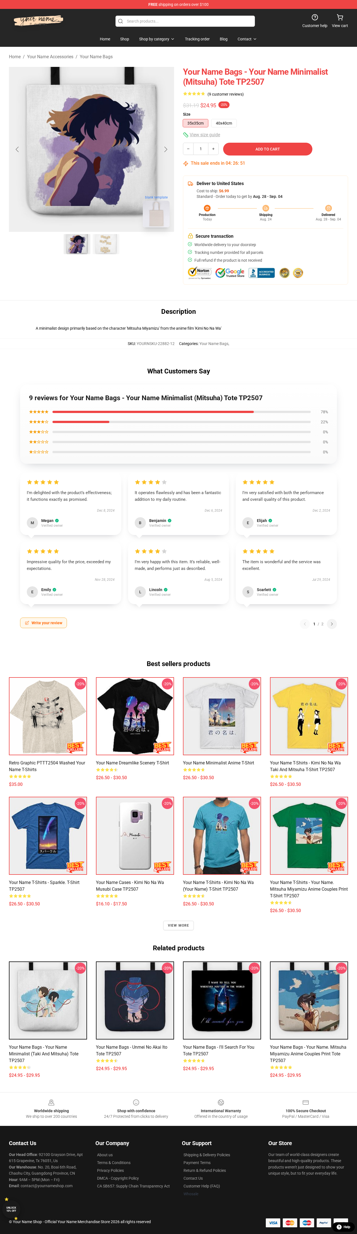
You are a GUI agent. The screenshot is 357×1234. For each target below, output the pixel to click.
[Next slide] (165, 149)
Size (186, 114)
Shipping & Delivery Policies (207, 1155)
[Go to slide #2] (106, 244)
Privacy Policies (110, 1170)
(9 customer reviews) (226, 94)
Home (15, 56)
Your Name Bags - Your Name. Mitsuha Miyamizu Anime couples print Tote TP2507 (308, 1053)
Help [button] (347, 1227)
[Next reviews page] (332, 624)
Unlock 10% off (11, 1209)
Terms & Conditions (114, 1162)
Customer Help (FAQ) (202, 1186)
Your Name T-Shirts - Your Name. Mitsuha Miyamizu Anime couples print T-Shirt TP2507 (309, 889)
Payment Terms (197, 1162)
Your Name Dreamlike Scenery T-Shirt (132, 763)
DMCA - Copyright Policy (118, 1178)
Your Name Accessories (50, 56)
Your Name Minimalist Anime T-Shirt (218, 763)
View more (178, 925)
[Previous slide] (17, 149)
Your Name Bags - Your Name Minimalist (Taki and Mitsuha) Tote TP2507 (43, 1053)
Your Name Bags (96, 56)
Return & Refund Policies (205, 1170)
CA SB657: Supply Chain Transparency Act (133, 1186)
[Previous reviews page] (305, 624)
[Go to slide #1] (77, 244)
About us (105, 1155)
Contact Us (193, 1178)
